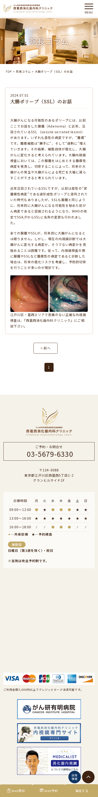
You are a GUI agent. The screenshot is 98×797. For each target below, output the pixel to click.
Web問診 (18, 791)
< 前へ (45, 348)
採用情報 (74, 776)
